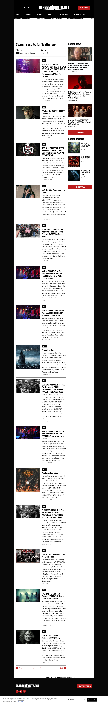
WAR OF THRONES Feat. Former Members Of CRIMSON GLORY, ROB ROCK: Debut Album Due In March (53, 435)
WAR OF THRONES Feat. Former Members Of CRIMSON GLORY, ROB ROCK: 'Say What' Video (53, 273)
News (17, 15)
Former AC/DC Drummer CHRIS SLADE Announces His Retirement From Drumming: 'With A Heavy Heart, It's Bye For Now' (79, 66)
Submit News (83, 8)
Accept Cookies (92, 699)
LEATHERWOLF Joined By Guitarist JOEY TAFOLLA (51, 636)
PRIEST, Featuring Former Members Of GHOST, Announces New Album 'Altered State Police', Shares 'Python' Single (79, 95)
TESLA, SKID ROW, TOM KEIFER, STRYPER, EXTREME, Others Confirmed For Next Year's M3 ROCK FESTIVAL (53, 151)
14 (53, 668)
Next (61, 668)
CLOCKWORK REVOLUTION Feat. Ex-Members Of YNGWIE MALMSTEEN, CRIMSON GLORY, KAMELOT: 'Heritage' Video (53, 513)
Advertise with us (85, 686)
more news (80, 132)
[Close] (105, 700)
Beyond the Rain (48, 350)
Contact (50, 15)
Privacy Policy (63, 15)
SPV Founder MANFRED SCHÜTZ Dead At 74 (53, 112)
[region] (54, 700)
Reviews (39, 15)
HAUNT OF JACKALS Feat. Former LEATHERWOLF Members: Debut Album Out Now (54, 596)
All (17, 53)
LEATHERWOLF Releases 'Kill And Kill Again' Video (54, 555)
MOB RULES (84, 143)
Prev (20, 668)
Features (28, 15)
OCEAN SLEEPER (86, 171)
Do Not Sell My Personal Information (77, 699)
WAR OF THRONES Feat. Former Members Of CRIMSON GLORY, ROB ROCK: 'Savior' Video (53, 313)
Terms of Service (79, 15)
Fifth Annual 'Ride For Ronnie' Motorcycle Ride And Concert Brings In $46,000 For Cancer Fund (53, 233)
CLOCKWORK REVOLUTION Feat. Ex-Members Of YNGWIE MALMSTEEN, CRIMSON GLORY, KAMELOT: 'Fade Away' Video (53, 388)
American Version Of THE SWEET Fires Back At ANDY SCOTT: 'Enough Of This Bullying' (79, 122)
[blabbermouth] (54, 9)
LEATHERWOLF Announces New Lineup (53, 191)
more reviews (80, 187)
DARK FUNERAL (85, 157)
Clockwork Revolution (50, 473)
